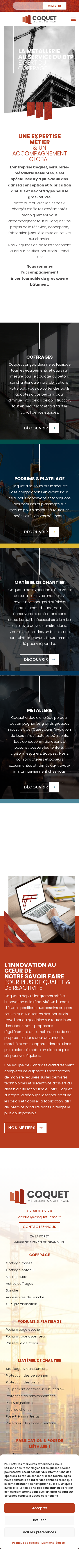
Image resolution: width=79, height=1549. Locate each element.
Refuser (39, 1520)
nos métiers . (23, 1127)
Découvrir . (37, 428)
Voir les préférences (39, 1532)
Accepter (39, 1508)
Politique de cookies (25, 1543)
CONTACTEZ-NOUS (39, 1226)
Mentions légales (53, 1543)
